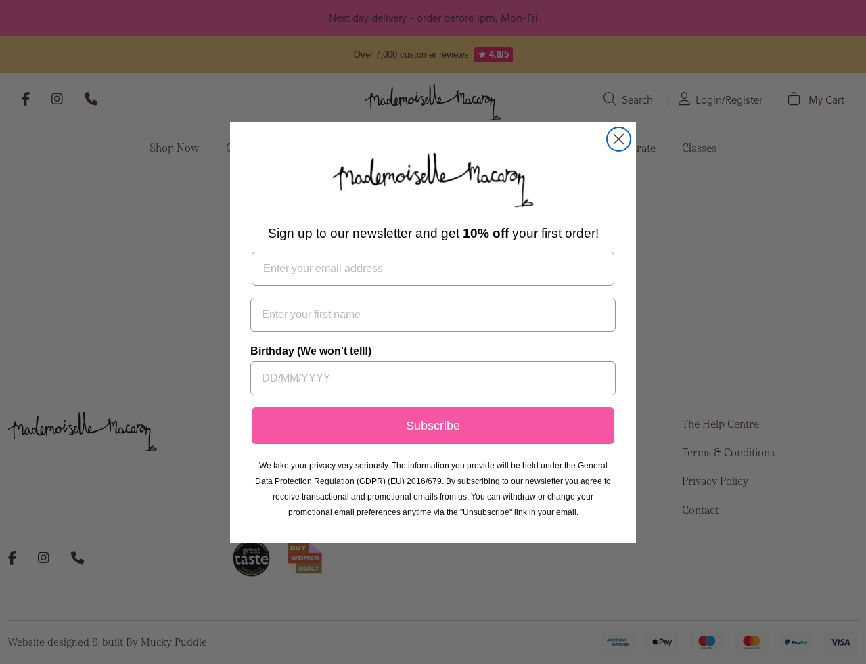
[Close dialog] (619, 139)
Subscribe (433, 426)
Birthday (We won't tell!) (310, 351)
